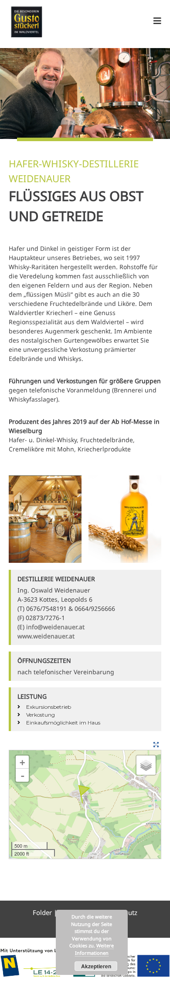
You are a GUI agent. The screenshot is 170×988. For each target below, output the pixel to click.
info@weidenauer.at (55, 627)
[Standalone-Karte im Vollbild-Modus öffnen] (157, 744)
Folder (43, 912)
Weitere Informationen (94, 949)
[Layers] (146, 765)
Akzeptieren (96, 966)
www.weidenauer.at (46, 636)
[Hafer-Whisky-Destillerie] (84, 796)
